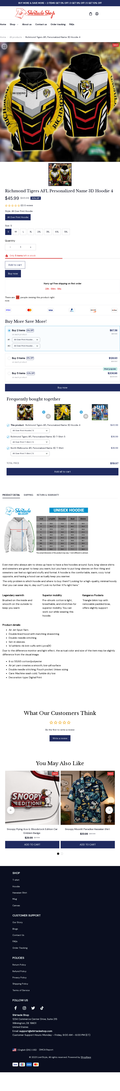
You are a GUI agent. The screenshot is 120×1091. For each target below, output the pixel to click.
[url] (35, 1031)
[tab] (58, 854)
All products (16, 37)
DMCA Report (46, 1049)
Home (3, 37)
